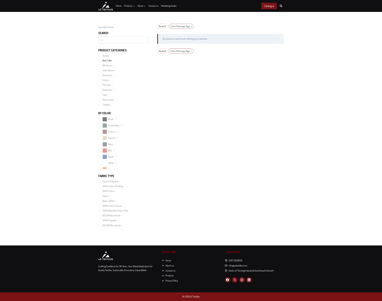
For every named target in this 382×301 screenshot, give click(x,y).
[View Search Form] (281, 6)
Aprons (106, 55)
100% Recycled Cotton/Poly (115, 210)
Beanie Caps (108, 99)
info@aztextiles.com (238, 265)
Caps (105, 94)
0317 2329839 (235, 260)
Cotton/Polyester (110, 181)
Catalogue (269, 6)
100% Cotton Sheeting (113, 186)
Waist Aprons (109, 70)
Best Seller (107, 60)
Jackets (106, 104)
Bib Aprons (108, 65)
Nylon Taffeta (109, 200)
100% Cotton (108, 191)
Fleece (105, 196)
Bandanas (107, 75)
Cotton (106, 80)
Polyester (107, 84)
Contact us (153, 5)
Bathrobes (107, 89)
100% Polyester (110, 220)
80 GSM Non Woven (112, 215)
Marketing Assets (168, 5)
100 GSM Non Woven (112, 225)
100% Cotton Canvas (112, 205)
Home (118, 5)
